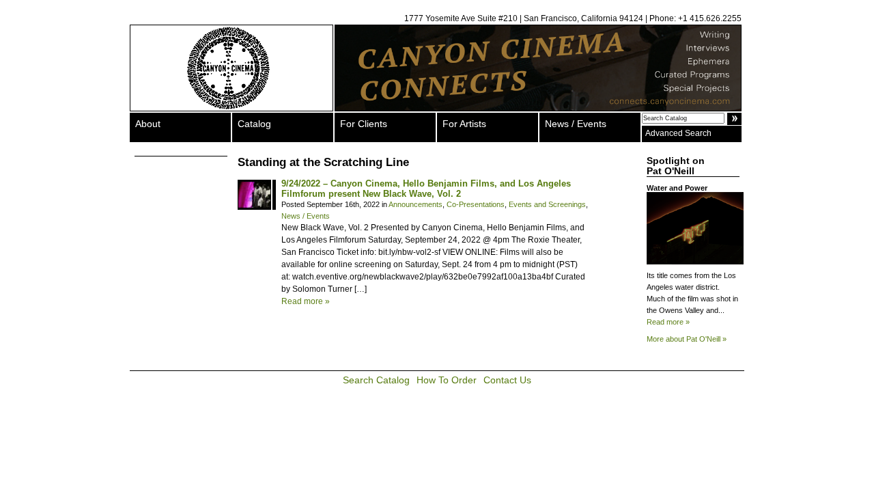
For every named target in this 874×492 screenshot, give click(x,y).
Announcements (415, 204)
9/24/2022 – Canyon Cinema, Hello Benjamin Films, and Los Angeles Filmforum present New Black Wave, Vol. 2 (426, 188)
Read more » (305, 301)
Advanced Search (678, 133)
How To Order (447, 379)
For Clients (363, 123)
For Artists (464, 123)
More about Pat (687, 339)
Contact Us (507, 379)
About (147, 123)
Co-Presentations (476, 204)
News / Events (575, 123)
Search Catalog (376, 379)
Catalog (254, 123)
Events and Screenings (547, 204)
